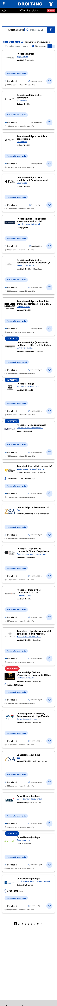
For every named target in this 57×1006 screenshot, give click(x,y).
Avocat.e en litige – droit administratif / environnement (32, 179)
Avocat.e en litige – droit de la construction (32, 137)
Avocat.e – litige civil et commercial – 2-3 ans (28, 591)
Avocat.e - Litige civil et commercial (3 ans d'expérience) (33, 550)
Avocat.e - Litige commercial (31, 425)
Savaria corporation (25, 840)
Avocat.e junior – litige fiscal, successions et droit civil (31, 220)
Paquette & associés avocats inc (30, 427)
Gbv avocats (22, 100)
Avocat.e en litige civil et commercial (29, 96)
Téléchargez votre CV (12, 41)
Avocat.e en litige (25, 53)
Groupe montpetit (24, 595)
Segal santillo (22, 56)
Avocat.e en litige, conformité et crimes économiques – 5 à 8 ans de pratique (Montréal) (33, 303)
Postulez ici (12, 81)
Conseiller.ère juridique (28, 755)
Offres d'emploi (27, 10)
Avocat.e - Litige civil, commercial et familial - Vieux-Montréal (34, 632)
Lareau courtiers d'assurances (29, 798)
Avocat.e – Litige (25, 383)
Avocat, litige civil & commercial (33, 507)
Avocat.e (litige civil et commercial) (34, 466)
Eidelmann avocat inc (25, 677)
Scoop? (51, 10)
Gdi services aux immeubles (28, 718)
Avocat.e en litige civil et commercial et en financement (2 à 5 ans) (34, 262)
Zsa (18, 510)
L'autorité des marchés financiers (30, 468)
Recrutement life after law (28, 386)
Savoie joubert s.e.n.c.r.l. (27, 265)
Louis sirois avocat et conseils (29, 224)
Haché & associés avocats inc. (29, 636)
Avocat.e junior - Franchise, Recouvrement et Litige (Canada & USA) (34, 716)
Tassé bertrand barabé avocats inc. (31, 554)
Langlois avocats (23, 306)
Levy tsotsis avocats (25, 347)
